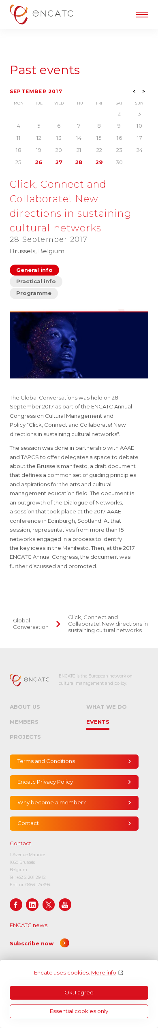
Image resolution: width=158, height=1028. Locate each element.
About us (25, 706)
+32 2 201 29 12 (31, 877)
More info (103, 973)
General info (34, 270)
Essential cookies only (79, 1011)
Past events (45, 70)
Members (24, 721)
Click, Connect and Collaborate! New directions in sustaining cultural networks (108, 623)
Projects (25, 736)
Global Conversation (31, 623)
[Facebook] (16, 904)
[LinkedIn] (32, 904)
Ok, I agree (79, 992)
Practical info (36, 281)
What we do (106, 706)
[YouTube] (65, 904)
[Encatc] (41, 14)
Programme (33, 293)
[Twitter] (49, 904)
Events (97, 721)
